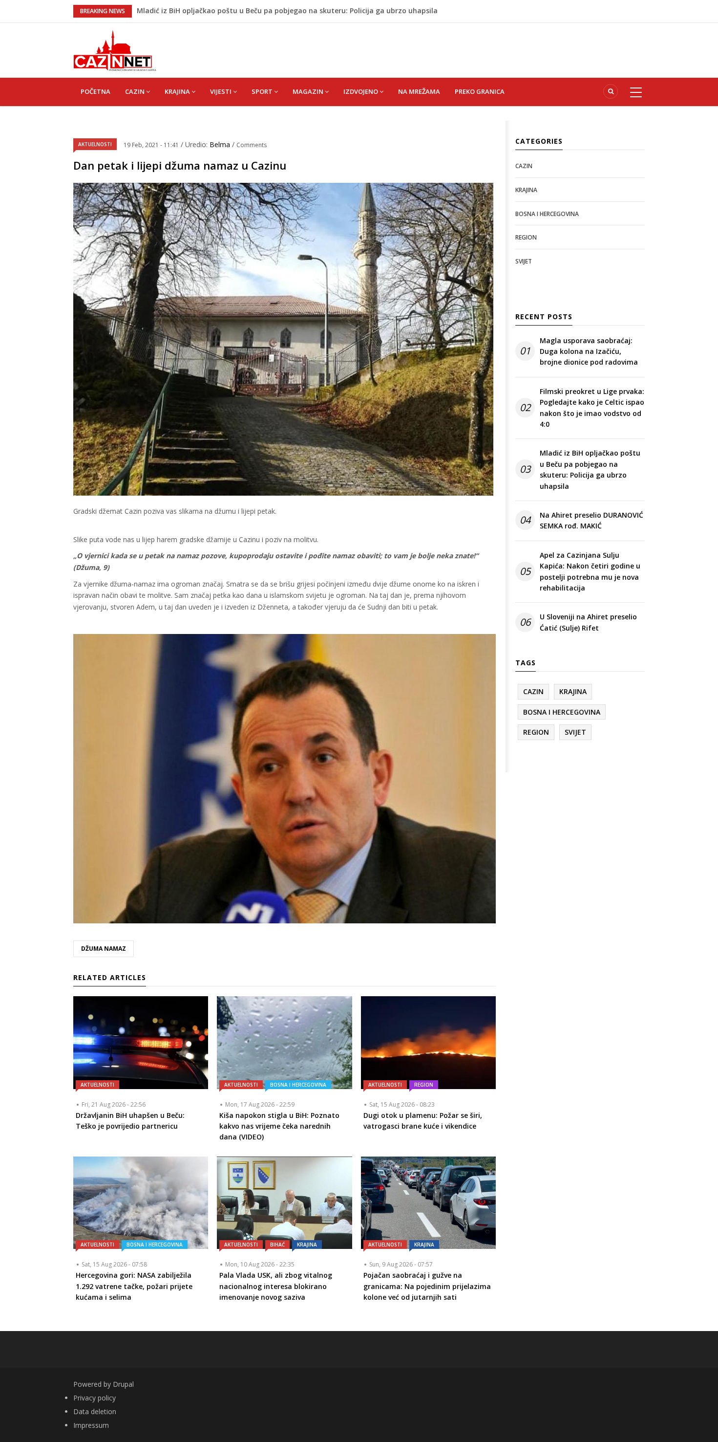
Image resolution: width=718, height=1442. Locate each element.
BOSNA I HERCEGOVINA (298, 1084)
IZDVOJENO (361, 91)
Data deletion (94, 1411)
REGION (423, 1084)
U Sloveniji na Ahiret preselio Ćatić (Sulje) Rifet (588, 622)
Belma (221, 144)
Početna (95, 91)
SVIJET (523, 261)
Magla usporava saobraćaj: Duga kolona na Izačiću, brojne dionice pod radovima (589, 351)
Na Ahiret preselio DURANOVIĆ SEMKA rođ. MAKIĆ (591, 520)
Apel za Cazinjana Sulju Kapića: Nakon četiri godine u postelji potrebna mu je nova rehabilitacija (590, 571)
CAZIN (135, 91)
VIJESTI (221, 91)
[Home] (114, 49)
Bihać (277, 1244)
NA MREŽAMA (419, 91)
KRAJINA (178, 91)
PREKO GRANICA (480, 91)
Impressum (91, 1425)
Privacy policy (94, 1397)
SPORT (263, 91)
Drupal (123, 1384)
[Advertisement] (408, 45)
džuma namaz (103, 948)
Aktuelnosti (95, 144)
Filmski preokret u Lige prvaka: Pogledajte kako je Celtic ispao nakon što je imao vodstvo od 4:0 (592, 408)
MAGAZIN (309, 91)
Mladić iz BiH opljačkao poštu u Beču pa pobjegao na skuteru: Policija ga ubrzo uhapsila (590, 469)
